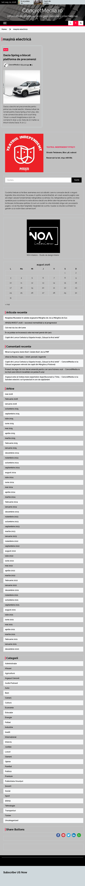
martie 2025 (10, 438)
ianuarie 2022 (11, 585)
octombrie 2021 (11, 600)
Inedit (7, 732)
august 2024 (10, 472)
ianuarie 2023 (11, 536)
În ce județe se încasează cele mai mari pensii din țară (18, 2)
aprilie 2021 (10, 629)
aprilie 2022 (10, 571)
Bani (7, 693)
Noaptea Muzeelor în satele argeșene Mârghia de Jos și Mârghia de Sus (36, 318)
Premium (9, 776)
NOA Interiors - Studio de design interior (43, 255)
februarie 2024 (11, 502)
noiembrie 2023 (11, 517)
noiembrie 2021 (11, 595)
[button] (70, 23)
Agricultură (10, 673)
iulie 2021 (9, 615)
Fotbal (8, 722)
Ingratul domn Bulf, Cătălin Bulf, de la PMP (30, 352)
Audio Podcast (11, 683)
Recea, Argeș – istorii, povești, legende (29, 357)
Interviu (8, 742)
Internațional (10, 737)
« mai (7, 304)
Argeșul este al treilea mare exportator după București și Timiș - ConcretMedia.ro (40, 377)
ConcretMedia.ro (42, 10)
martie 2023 (10, 531)
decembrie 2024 (12, 453)
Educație (9, 712)
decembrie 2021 (12, 590)
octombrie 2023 (11, 522)
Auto (6, 50)
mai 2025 (9, 428)
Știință (8, 801)
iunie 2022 (9, 561)
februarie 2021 (11, 639)
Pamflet (8, 766)
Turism (8, 815)
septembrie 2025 (12, 414)
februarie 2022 (11, 580)
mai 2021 (9, 624)
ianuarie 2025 (11, 448)
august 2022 (10, 551)
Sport (7, 796)
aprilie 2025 (10, 433)
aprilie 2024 (10, 492)
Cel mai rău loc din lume (15, 328)
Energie (8, 717)
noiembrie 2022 (11, 541)
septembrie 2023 (12, 526)
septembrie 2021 (12, 605)
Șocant (8, 786)
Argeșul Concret (12, 678)
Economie (9, 708)
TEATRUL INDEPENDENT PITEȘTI (60, 147)
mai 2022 (9, 566)
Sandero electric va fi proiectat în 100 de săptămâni (27, 380)
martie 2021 (10, 634)
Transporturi (10, 811)
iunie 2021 (9, 620)
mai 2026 (9, 394)
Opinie (8, 762)
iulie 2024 (9, 477)
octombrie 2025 (11, 409)
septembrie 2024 (12, 468)
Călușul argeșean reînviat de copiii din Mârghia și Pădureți (30, 364)
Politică (8, 771)
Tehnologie (10, 806)
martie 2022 (10, 575)
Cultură (8, 703)
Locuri (8, 752)
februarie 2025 (11, 443)
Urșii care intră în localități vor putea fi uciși (25, 372)
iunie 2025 (9, 423)
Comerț (8, 698)
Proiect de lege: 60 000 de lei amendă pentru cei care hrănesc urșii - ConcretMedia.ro (42, 369)
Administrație (11, 663)
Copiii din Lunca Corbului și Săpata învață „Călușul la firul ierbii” (40, 2)
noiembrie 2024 (11, 458)
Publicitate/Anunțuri (14, 781)
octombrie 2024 (12, 463)
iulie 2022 (9, 556)
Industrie (9, 727)
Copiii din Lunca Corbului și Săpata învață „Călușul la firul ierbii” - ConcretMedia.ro (40, 362)
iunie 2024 (9, 482)
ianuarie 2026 (11, 404)
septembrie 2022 (12, 546)
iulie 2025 (9, 419)
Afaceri (8, 668)
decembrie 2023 (12, 512)
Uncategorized (11, 820)
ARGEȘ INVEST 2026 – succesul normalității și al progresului (31, 323)
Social (7, 791)
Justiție (8, 747)
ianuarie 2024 (11, 507)
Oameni (8, 757)
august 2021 (10, 610)
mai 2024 (9, 487)
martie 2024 (10, 497)
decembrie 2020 (12, 649)
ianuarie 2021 (11, 644)
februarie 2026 (11, 399)
